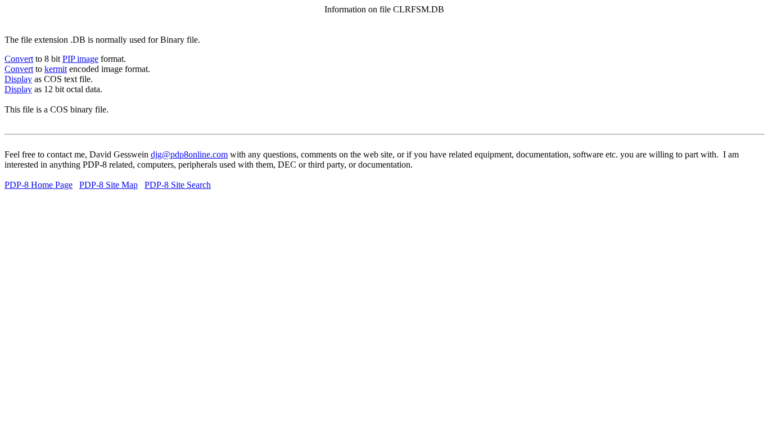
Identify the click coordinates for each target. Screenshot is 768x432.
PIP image (80, 59)
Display (18, 79)
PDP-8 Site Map (108, 185)
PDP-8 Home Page (38, 185)
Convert (18, 59)
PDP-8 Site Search (177, 185)
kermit (55, 69)
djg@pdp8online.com (189, 154)
